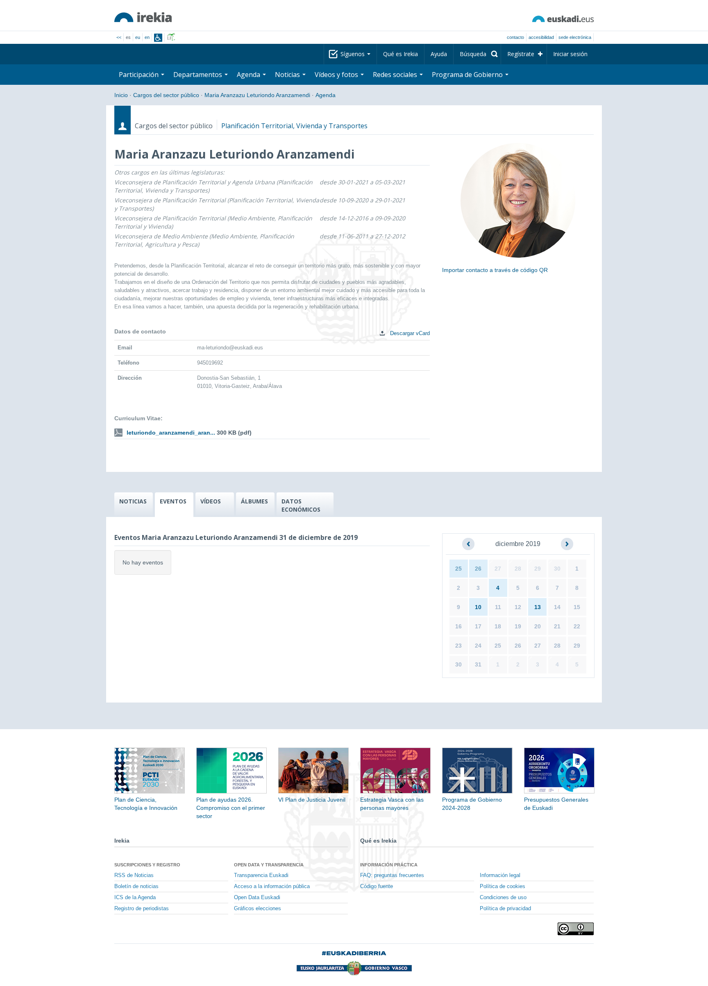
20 (537, 626)
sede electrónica (574, 37)
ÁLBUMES (254, 501)
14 (557, 607)
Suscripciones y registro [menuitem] (147, 864)
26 (478, 568)
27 (498, 568)
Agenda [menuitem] (249, 74)
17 (478, 626)
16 (458, 626)
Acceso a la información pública (272, 886)
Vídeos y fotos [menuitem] (337, 74)
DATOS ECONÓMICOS (300, 505)
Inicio (121, 95)
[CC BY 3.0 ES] (576, 929)
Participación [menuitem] (139, 74)
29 (537, 568)
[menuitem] (477, 54)
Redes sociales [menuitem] (396, 74)
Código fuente (376, 886)
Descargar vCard (409, 333)
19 (518, 626)
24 (478, 645)
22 (577, 626)
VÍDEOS (210, 501)
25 (458, 568)
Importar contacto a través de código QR (495, 270)
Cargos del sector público (166, 95)
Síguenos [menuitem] (353, 54)
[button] (468, 544)
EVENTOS (173, 501)
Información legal (500, 875)
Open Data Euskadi (257, 897)
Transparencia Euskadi (261, 875)
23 (458, 645)
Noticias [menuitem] (288, 74)
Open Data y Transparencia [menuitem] (269, 864)
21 (557, 626)
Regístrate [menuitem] (520, 54)
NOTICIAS (133, 501)
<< (118, 37)
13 (537, 607)
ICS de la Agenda (135, 897)
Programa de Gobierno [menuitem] (468, 74)
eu (137, 37)
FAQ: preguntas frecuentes (392, 875)
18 (498, 626)
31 (478, 664)
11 (498, 607)
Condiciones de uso (503, 897)
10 (478, 607)
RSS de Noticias (134, 875)
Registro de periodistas (141, 908)
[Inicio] (143, 17)
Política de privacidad (505, 908)
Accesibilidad (541, 37)
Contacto (515, 37)
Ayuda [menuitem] (439, 54)
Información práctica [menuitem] (389, 864)
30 (557, 568)
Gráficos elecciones (257, 908)
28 (518, 568)
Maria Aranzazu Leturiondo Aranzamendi (257, 95)
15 (577, 607)
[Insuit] (158, 38)
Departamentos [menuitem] (198, 74)
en (147, 37)
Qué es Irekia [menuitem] (400, 54)
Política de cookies (502, 886)
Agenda (325, 95)
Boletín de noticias (136, 886)
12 (518, 607)
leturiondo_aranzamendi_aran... (171, 432)
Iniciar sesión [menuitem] (570, 54)
